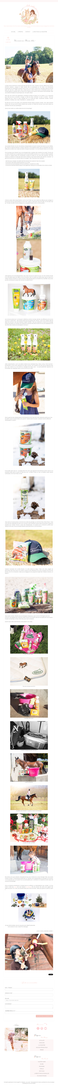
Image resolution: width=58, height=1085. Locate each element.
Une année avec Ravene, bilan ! (24, 40)
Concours (41, 1042)
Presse (41, 1049)
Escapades (41, 1066)
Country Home (41, 1061)
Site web (7, 998)
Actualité (41, 1040)
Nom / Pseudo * (8, 987)
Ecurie (41, 1064)
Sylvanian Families (41, 1075)
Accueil (13, 31)
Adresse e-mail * (9, 993)
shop (15, 886)
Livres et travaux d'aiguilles (41, 1073)
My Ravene (28, 886)
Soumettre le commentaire (44, 1016)
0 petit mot (8, 42)
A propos (20, 31)
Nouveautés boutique (41, 1047)
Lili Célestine (40, 31)
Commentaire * (8, 1003)
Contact (27, 31)
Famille (42, 1068)
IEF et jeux (41, 1071)
